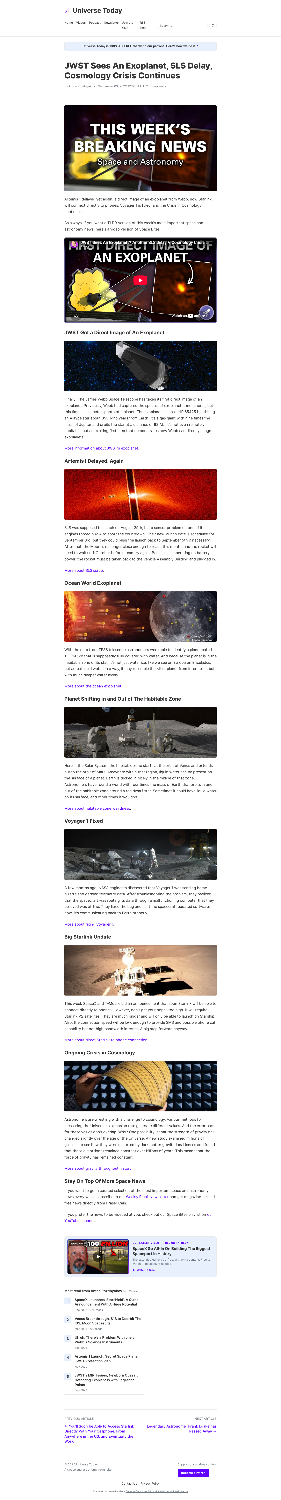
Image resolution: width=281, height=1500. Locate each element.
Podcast (95, 22)
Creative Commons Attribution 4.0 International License (157, 1491)
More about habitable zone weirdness (97, 808)
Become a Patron (193, 1472)
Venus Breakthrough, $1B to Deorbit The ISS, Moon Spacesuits (108, 1321)
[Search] (213, 25)
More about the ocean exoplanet (92, 686)
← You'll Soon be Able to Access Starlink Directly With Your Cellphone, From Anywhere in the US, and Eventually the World (99, 1434)
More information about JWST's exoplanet (101, 448)
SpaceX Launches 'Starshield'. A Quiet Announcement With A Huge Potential (106, 1302)
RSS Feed (143, 25)
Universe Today (97, 10)
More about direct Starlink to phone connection (105, 1040)
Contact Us (129, 1483)
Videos (81, 22)
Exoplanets (158, 86)
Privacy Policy (150, 1483)
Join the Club (127, 25)
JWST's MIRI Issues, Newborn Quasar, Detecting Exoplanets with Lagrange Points (106, 1380)
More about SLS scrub (83, 570)
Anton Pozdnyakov (82, 86)
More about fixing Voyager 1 (88, 924)
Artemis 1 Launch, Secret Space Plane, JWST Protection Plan (107, 1358)
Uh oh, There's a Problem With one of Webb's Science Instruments (105, 1339)
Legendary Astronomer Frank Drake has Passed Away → (182, 1429)
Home (68, 22)
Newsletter (111, 22)
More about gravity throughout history (97, 1168)
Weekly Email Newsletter (147, 1197)
